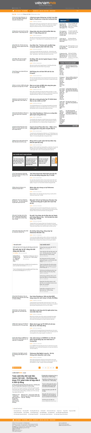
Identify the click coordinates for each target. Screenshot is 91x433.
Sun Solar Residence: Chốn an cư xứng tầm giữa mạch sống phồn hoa (43, 114)
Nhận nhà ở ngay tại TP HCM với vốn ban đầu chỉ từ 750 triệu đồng (42, 324)
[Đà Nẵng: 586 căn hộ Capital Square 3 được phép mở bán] (20, 59)
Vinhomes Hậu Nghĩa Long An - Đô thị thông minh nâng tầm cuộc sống (42, 354)
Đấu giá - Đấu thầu (44, 10)
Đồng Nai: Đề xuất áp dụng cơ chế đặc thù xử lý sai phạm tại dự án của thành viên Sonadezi (48, 283)
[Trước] (39, 367)
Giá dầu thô (43, 410)
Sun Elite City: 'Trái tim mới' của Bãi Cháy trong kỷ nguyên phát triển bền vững (42, 46)
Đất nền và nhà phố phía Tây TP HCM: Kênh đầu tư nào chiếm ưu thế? (43, 100)
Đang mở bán (26, 14)
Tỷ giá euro (59, 410)
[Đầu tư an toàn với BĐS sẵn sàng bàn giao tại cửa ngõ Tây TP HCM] (20, 86)
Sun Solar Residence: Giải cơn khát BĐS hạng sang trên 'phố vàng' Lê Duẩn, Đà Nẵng (43, 297)
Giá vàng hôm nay (17, 410)
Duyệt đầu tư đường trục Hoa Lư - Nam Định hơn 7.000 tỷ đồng (30, 256)
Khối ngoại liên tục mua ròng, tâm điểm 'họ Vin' (73, 46)
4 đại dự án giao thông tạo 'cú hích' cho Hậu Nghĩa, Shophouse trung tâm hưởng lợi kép (43, 18)
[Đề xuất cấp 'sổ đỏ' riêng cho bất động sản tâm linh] (26, 247)
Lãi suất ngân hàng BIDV (33, 414)
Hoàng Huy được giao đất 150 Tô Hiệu (49, 390)
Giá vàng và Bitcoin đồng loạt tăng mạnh (72, 39)
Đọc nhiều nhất (45, 244)
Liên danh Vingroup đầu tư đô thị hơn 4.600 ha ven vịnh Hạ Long (72, 66)
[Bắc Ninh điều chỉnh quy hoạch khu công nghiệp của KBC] (62, 105)
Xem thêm (75, 125)
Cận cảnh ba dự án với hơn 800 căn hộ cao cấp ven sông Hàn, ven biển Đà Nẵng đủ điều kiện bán (31, 161)
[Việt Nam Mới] (45, 4)
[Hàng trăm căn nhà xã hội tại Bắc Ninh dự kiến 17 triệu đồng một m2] (20, 32)
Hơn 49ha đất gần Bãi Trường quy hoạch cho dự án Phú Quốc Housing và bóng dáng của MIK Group (71, 112)
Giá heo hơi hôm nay (51, 410)
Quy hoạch (18, 10)
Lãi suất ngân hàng (34, 412)
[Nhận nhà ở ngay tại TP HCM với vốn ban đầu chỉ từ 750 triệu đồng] (20, 324)
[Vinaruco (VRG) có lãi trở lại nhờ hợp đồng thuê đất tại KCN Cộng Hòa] (62, 82)
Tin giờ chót (17, 244)
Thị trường (25, 10)
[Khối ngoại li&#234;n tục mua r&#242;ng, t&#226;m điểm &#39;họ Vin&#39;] (64, 48)
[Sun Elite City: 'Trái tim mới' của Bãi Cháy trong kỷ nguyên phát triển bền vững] (20, 46)
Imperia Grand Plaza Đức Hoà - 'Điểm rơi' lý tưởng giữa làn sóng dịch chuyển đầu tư (43, 127)
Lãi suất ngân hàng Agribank (62, 412)
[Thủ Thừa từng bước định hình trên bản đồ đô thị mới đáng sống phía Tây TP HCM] (19, 157)
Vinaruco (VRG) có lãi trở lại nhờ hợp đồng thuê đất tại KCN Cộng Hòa (72, 78)
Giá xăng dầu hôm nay (34, 410)
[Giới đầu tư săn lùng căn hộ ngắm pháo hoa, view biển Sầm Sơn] (20, 311)
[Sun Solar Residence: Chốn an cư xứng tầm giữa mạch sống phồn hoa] (20, 114)
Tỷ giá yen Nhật (72, 410)
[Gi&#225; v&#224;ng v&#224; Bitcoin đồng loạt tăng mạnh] (64, 40)
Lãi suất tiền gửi (51, 412)
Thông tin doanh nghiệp (68, 63)
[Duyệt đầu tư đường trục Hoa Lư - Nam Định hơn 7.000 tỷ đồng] (17, 258)
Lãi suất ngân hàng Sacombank (20, 414)
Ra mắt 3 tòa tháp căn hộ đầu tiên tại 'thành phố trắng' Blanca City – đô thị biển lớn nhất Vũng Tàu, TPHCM (43, 217)
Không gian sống (35, 14)
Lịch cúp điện (26, 412)
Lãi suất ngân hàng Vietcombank (61, 414)
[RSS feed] (20, 8)
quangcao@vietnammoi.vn (66, 425)
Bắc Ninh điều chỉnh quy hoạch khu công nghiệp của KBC (72, 102)
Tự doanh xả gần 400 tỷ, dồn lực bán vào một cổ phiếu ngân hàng (73, 32)
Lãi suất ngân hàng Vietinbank (46, 414)
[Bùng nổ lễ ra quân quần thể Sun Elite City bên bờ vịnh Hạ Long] (20, 141)
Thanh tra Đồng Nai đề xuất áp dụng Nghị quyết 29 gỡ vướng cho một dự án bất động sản (48, 266)
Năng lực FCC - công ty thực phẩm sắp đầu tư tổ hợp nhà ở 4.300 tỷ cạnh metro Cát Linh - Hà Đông (30, 396)
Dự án (30, 10)
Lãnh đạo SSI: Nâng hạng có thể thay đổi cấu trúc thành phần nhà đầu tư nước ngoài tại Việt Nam (73, 56)
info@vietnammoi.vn (18, 430)
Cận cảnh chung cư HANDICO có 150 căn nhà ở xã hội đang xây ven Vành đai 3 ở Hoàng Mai (43, 339)
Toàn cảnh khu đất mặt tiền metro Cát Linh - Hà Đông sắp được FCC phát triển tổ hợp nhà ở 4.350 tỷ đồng (48, 253)
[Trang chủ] (13, 11)
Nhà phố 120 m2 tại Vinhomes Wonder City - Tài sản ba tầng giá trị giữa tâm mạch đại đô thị (43, 201)
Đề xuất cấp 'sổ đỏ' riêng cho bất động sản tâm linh (24, 250)
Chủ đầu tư (35, 10)
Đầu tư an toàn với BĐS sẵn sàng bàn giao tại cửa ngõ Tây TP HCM (43, 86)
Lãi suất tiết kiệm (43, 412)
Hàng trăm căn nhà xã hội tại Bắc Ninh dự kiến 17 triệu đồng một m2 (43, 32)
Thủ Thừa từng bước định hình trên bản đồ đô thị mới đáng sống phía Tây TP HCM (18, 161)
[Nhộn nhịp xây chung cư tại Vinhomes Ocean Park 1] (20, 188)
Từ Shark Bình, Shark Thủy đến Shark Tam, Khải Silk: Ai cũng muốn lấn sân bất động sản (72, 90)
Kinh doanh (52, 10)
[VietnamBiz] (64, 20)
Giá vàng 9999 (26, 410)
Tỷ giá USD (65, 410)
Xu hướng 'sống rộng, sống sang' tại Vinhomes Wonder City (41, 231)
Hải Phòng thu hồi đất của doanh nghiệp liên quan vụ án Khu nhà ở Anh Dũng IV (48, 260)
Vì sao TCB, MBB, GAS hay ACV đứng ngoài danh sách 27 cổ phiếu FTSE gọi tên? (72, 25)
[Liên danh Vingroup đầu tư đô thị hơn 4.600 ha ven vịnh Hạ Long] (62, 70)
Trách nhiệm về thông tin (16, 431)
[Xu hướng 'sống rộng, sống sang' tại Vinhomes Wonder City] (20, 231)
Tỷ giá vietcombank (18, 412)
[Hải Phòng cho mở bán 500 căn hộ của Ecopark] (20, 72)
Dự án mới (20, 14)
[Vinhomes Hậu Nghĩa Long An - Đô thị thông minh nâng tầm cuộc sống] (20, 354)
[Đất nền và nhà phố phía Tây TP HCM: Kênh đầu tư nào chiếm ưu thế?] (20, 100)
